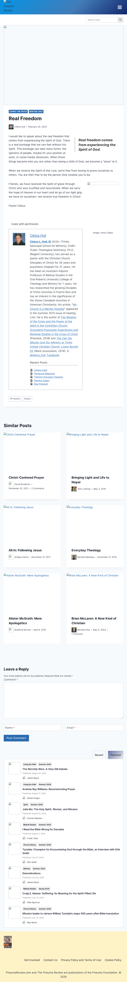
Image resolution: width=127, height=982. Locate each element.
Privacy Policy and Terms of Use (81, 960)
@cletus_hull (37, 355)
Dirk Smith (32, 862)
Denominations (31, 873)
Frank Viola (32, 838)
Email (71, 727)
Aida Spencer (33, 902)
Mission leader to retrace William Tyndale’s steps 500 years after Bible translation (70, 913)
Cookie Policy (113, 960)
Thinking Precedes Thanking (48, 377)
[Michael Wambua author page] (74, 557)
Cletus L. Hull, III (40, 241)
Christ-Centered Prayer (26, 477)
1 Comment (77, 634)
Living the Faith (18, 111)
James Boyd (33, 778)
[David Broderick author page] (11, 484)
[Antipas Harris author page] (11, 557)
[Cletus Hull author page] (11, 126)
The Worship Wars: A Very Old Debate (44, 769)
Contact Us (50, 960)
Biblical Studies (29, 825)
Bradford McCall (22, 630)
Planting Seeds (41, 380)
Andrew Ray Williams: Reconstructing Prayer (48, 789)
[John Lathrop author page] (74, 489)
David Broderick (22, 484)
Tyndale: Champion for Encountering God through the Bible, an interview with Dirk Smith (71, 851)
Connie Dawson (34, 818)
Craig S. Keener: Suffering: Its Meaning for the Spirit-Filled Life (59, 893)
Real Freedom (41, 384)
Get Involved (32, 960)
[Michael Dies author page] (74, 629)
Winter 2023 (36, 111)
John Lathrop (83, 489)
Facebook (53, 355)
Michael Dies (83, 630)
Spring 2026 (44, 889)
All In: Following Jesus (25, 550)
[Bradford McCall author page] (11, 629)
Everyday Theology (86, 550)
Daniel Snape (33, 798)
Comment (11, 679)
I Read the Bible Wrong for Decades (43, 829)
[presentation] (32, 451)
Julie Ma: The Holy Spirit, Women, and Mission (50, 809)
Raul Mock (32, 922)
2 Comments (37, 488)
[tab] (99, 755)
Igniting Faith (40, 370)
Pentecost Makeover (44, 373)
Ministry (26, 869)
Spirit (27, 398)
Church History (29, 845)
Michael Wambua (85, 557)
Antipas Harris (21, 557)
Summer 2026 (45, 764)
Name (10, 727)
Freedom (15, 398)
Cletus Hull (19, 126)
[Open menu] (119, 7)
